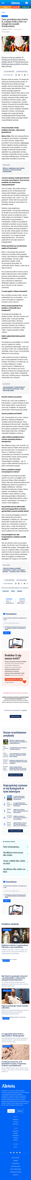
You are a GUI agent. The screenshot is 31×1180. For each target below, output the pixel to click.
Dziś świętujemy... (11, 847)
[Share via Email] (24, 75)
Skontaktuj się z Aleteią (15, 1172)
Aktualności (15, 1119)
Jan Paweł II (6, 591)
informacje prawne (15, 1166)
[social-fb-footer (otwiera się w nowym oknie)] (14, 1153)
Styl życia (15, 1122)
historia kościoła (7, 930)
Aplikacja (15, 1133)
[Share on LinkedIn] (19, 75)
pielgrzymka (6, 960)
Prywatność (15, 1174)
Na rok (15, 1147)
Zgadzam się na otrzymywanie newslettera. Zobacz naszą (15, 628)
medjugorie (6, 1018)
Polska (13, 591)
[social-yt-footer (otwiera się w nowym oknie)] (11, 1153)
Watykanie (25, 143)
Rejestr (6, 7)
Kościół (3, 12)
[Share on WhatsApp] (27, 75)
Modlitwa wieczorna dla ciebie (13, 853)
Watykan (19, 591)
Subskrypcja (16, 1135)
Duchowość (15, 1124)
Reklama (15, 1140)
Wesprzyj (15, 7)
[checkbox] (3, 626)
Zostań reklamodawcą (15, 1169)
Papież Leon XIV (7, 990)
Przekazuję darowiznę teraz (13, 679)
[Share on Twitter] (21, 75)
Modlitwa (24, 7)
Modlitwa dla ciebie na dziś (14, 870)
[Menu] (5, 3)
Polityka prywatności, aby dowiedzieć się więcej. (15, 628)
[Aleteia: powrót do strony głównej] (15, 2)
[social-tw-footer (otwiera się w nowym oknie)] (17, 1153)
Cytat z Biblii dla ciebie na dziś (14, 862)
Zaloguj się (24, 710)
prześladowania (7, 1046)
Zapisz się (6, 633)
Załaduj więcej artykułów (15, 775)
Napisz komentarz (15, 716)
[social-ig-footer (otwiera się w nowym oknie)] (20, 1153)
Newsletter (15, 1131)
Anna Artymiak (17, 29)
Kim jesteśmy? (15, 1163)
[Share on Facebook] (16, 75)
